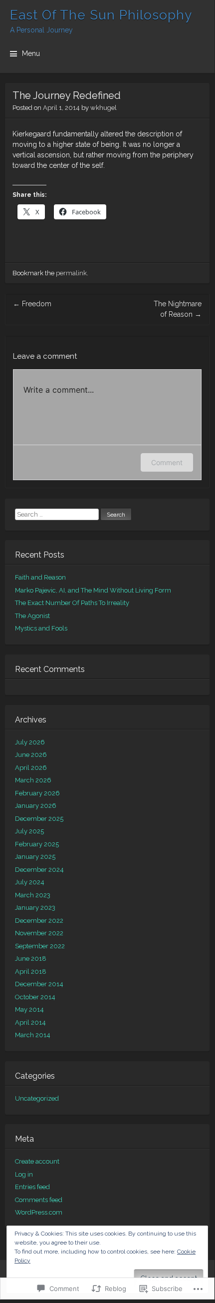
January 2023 (35, 907)
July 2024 (29, 882)
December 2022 (39, 920)
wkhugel (103, 107)
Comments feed (38, 1200)
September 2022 (40, 946)
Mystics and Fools (41, 628)
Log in (24, 1174)
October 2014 (35, 997)
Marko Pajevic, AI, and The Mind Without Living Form (93, 590)
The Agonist (32, 616)
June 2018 (30, 958)
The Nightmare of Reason (178, 309)
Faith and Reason (40, 577)
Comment (167, 462)
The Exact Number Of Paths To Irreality (72, 603)
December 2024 (39, 869)
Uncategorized (37, 1098)
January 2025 (35, 856)
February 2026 (37, 793)
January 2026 (35, 805)
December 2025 (39, 818)
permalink (71, 273)
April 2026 (31, 767)
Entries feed (32, 1187)
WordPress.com (38, 1212)
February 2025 (37, 844)
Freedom (32, 304)
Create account (37, 1161)
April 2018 (30, 971)
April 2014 (30, 1022)
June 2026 (31, 754)
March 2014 (32, 1035)
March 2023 (32, 895)
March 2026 (33, 780)
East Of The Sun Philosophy (101, 14)
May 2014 (29, 1009)
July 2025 (29, 831)
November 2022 (39, 933)
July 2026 (30, 742)
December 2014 (39, 984)
